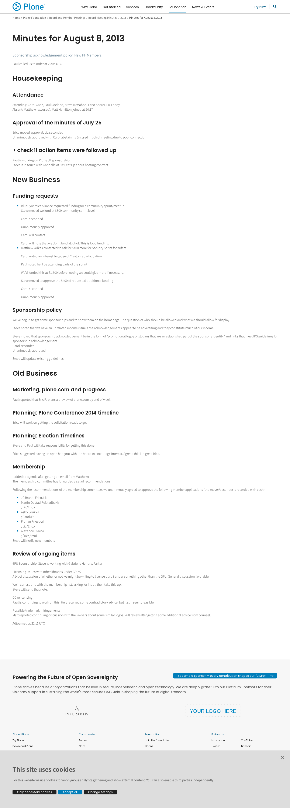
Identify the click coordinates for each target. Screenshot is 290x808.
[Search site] (273, 6)
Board (149, 746)
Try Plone (18, 740)
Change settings (100, 792)
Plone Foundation (34, 17)
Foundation (152, 734)
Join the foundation (157, 740)
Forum (83, 740)
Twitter (215, 746)
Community (87, 734)
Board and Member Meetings (67, 17)
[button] (225, 675)
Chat (82, 746)
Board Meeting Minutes (102, 17)
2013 (123, 17)
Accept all (70, 792)
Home (16, 17)
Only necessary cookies (34, 792)
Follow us (217, 734)
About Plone (21, 734)
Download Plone (23, 746)
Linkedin (246, 746)
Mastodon (218, 740)
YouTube (246, 740)
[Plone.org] (29, 6)
